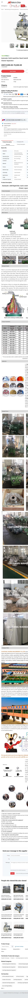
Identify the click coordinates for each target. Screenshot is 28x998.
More (2, 988)
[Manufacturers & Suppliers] (14, 2)
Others (2, 951)
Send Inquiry (13, 71)
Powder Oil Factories (6, 979)
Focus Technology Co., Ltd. (16, 992)
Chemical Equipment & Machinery (9, 963)
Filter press (3, 949)
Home (2, 9)
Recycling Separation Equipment (8, 967)
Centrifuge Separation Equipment (9, 970)
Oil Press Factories (20, 976)
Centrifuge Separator (17, 979)
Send (12, 873)
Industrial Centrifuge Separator (8, 982)
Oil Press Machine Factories (7, 976)
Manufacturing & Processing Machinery (12, 9)
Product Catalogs (19, 946)
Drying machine (16, 949)
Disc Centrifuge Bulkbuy (7, 985)
